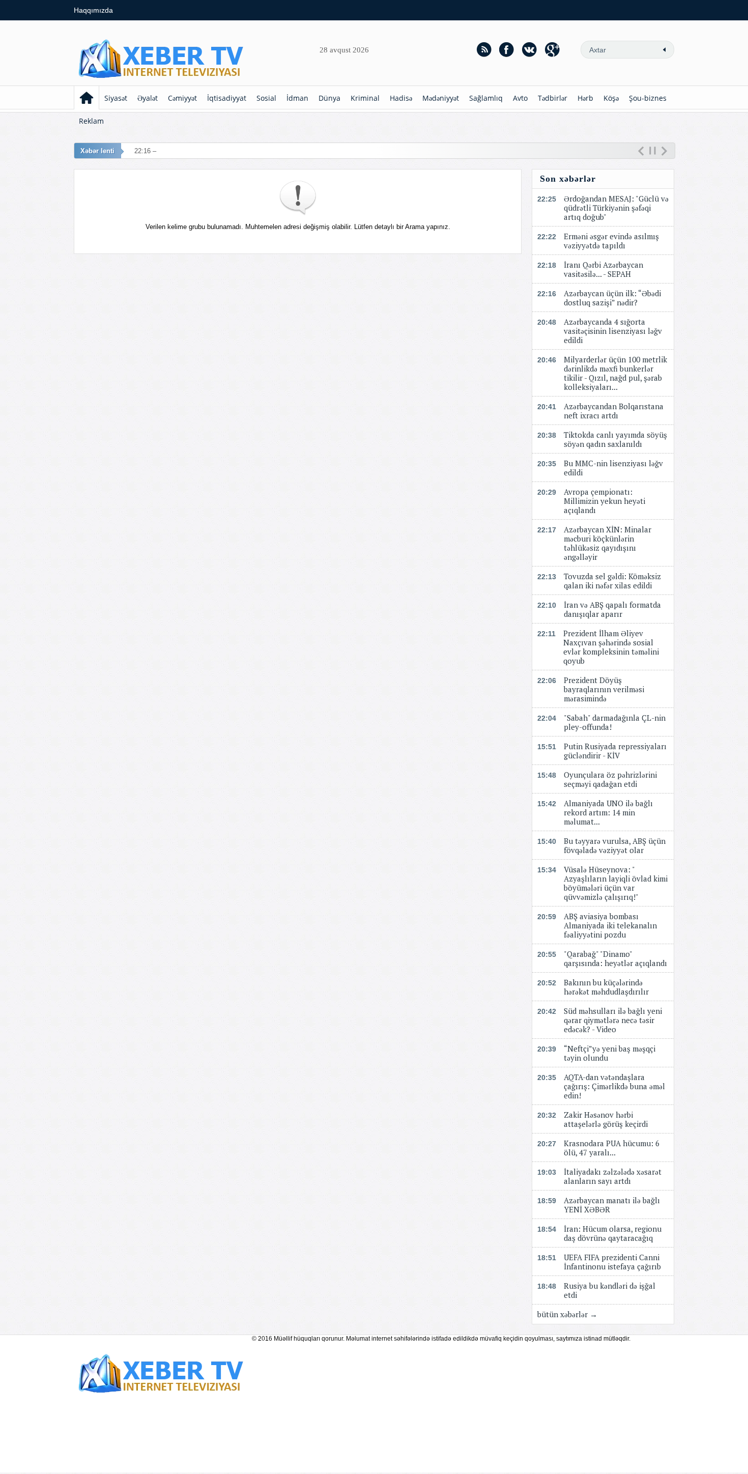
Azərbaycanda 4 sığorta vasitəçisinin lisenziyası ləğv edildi (613, 331)
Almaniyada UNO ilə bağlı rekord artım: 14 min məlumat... (608, 812)
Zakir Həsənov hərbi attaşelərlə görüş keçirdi (606, 1119)
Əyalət (147, 98)
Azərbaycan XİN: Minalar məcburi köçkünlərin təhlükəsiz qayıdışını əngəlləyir (607, 543)
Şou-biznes (648, 98)
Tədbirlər (552, 98)
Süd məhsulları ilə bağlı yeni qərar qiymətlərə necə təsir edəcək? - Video (613, 1020)
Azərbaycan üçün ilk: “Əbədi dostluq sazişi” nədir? (612, 298)
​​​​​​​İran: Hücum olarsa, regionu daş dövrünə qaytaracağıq (612, 1233)
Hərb (585, 98)
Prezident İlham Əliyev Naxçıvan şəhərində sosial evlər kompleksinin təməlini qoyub (611, 647)
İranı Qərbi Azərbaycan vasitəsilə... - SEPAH (603, 269)
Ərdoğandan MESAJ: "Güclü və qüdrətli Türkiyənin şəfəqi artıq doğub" (616, 207)
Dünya (329, 98)
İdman (297, 98)
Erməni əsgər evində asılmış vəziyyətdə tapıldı (611, 241)
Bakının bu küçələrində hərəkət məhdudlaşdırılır (606, 987)
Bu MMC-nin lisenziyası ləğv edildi (613, 468)
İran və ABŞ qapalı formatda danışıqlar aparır (612, 609)
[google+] (552, 49)
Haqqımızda (93, 10)
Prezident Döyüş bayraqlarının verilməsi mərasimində (604, 689)
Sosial (266, 98)
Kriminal (365, 98)
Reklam (91, 121)
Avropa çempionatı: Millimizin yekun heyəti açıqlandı (604, 501)
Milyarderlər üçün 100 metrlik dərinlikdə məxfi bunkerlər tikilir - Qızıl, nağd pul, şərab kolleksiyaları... (615, 373)
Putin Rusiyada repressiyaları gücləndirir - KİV (615, 751)
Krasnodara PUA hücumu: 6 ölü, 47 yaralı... (611, 1148)
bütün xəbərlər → (567, 1314)
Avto (520, 98)
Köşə (611, 98)
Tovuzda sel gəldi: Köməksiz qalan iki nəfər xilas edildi (612, 581)
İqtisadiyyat (226, 98)
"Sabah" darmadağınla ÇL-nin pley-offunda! (615, 722)
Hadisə (401, 98)
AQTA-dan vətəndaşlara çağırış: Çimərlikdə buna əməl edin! (614, 1086)
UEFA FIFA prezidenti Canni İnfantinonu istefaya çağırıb (612, 1262)
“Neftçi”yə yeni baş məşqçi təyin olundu (609, 1053)
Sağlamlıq (486, 98)
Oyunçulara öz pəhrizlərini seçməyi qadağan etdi (610, 779)
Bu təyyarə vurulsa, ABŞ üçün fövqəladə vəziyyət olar (615, 845)
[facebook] (506, 49)
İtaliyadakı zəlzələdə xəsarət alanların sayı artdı (612, 1176)
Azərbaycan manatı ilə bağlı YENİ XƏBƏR (612, 1205)
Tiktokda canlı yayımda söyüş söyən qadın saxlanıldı (615, 439)
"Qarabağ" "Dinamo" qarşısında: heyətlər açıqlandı (615, 958)
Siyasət (115, 98)
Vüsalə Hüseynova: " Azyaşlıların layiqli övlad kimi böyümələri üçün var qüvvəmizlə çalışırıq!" (616, 883)
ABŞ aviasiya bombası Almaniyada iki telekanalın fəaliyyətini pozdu (610, 925)
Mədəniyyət (440, 98)
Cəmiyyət (182, 98)
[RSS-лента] (484, 49)
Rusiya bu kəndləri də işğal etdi (609, 1290)
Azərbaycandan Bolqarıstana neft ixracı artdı (614, 411)
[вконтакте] (529, 49)
